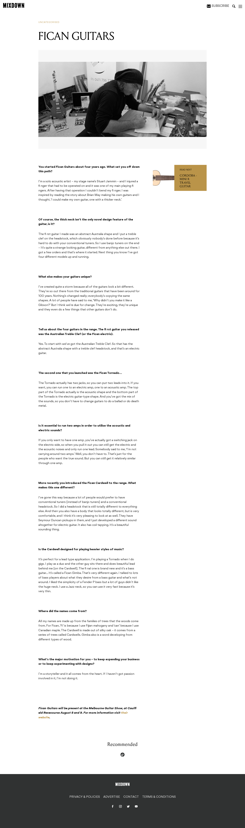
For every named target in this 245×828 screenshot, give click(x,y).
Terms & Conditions (159, 796)
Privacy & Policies (84, 796)
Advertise (111, 796)
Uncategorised (49, 22)
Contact (131, 796)
